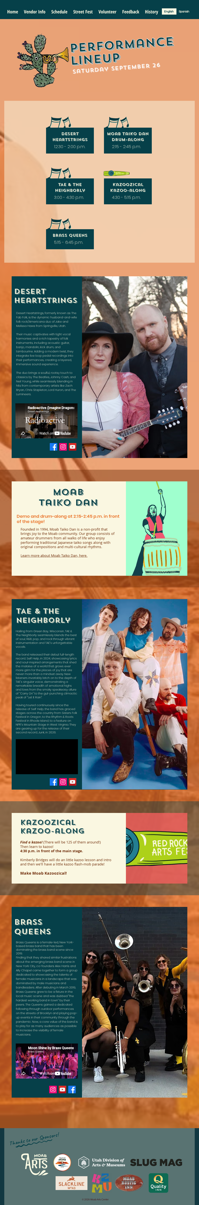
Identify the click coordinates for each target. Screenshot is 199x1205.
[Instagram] (63, 447)
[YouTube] (72, 447)
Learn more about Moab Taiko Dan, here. (54, 555)
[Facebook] (53, 447)
